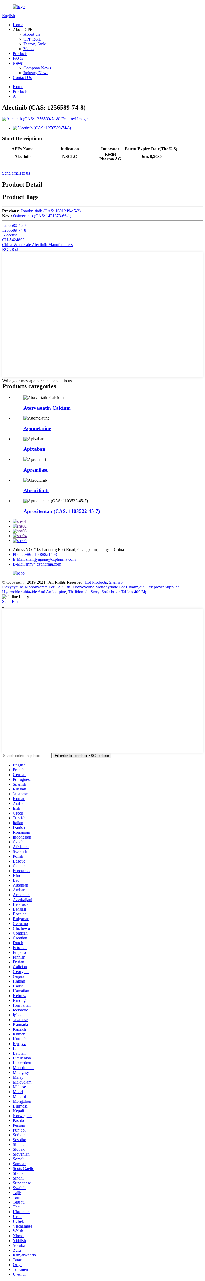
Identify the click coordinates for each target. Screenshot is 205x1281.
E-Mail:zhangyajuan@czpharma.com (44, 559)
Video (28, 48)
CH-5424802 (13, 240)
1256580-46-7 (14, 225)
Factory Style (34, 44)
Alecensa (10, 235)
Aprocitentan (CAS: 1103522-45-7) (61, 511)
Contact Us (22, 77)
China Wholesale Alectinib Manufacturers (37, 244)
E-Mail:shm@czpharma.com (37, 564)
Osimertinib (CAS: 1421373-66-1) (42, 215)
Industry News (35, 72)
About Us (31, 34)
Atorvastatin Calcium (47, 408)
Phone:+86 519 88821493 (35, 554)
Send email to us (16, 173)
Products (20, 53)
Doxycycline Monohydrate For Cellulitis (36, 587)
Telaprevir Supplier (163, 587)
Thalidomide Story (83, 592)
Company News (37, 68)
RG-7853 (10, 249)
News (18, 63)
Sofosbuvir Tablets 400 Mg (124, 592)
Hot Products (96, 582)
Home (18, 24)
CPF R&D (32, 39)
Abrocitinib (36, 490)
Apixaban (34, 449)
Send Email (12, 601)
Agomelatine (37, 428)
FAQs (18, 58)
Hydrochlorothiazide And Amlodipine (34, 592)
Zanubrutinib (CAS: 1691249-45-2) (50, 211)
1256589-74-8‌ (14, 230)
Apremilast (35, 470)
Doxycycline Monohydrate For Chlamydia (108, 587)
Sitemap (116, 582)
